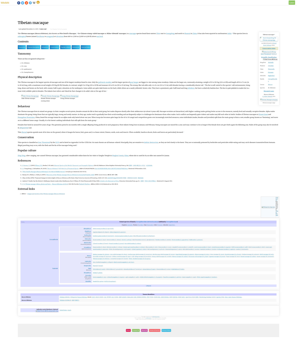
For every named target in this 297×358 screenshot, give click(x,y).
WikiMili (5, 2)
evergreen (49, 36)
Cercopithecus (87, 247)
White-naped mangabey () (207, 277)
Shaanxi (187, 33)
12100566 (175, 297)
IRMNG (139, 297)
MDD (162, 297)
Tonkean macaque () (250, 254)
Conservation (54, 47)
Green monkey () (114, 239)
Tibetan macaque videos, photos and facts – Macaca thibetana (44, 184)
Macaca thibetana (82, 297)
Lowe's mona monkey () (202, 247)
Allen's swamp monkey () (103, 228)
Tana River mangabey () (172, 277)
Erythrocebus (87, 235)
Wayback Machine (84, 184)
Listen (291, 2)
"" (52, 168)
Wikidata (62, 297)
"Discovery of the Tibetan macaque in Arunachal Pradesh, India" (70, 175)
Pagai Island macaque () (185, 254)
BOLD (97, 297)
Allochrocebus (87, 242)
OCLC (143, 165)
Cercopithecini (54, 239)
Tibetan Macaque (277, 213)
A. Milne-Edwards (267, 96)
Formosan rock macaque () (198, 256)
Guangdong (170, 33)
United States (63, 310)
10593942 (143, 297)
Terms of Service (155, 330)
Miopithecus (88, 231)
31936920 (130, 178)
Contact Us (136, 330)
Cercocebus (88, 275)
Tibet (158, 33)
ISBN (130, 165)
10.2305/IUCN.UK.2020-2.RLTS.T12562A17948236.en (112, 168)
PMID (124, 178)
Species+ (218, 297)
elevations (60, 36)
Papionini (55, 268)
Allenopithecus (87, 228)
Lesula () (242, 249)
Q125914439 (68, 300)
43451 (135, 297)
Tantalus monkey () (163, 239)
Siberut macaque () (202, 254)
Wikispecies (277, 199)
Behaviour (45, 47)
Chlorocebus (88, 239)
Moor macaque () (217, 254)
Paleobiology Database (205, 297)
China (195, 33)
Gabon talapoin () (118, 232)
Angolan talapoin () (101, 232)
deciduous (40, 36)
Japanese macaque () (217, 256)
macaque (132, 33)
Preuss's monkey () (116, 243)
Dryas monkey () (99, 239)
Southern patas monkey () (103, 236)
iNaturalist (130, 297)
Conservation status (268, 48)
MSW (170, 297)
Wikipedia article (155, 316)
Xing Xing (21, 155)
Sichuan (269, 45)
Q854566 (67, 297)
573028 (151, 297)
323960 (116, 297)
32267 (93, 297)
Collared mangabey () (116, 277)
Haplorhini (271, 75)
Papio (89, 268)
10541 (222, 297)
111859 (196, 297)
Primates (270, 72)
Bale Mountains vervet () (143, 239)
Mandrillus (88, 281)
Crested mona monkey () (221, 247)
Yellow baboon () (114, 269)
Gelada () (97, 272)
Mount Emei (263, 114)
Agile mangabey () (132, 277)
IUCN (57, 142)
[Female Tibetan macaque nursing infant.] (50, 96)
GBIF (120, 297)
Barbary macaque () (101, 254)
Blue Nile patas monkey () (144, 236)
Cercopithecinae (171, 221)
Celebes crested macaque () (121, 256)
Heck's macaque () (267, 254)
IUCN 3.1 (274, 54)
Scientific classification (269, 57)
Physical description (33, 47)
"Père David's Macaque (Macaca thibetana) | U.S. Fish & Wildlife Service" (44, 171)
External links (85, 47)
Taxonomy (22, 47)
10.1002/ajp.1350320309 (116, 178)
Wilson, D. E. (38, 165)
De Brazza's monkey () (226, 249)
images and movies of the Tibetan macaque (46, 194)
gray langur (134, 82)
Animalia (270, 62)
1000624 (166, 297)
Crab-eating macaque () (141, 256)
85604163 (140, 178)
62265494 (149, 165)
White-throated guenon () (120, 249)
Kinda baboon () (177, 269)
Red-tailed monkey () (191, 249)
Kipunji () (98, 265)
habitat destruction (151, 142)
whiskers (191, 88)
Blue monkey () (152, 247)
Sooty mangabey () (99, 277)
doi (96, 168)
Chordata (270, 66)
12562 (158, 297)
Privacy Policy (166, 330)
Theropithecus (87, 272)
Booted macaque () (233, 254)
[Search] (38, 2)
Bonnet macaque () (248, 256)
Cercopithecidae (147, 221)
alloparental (24, 128)
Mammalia (271, 69)
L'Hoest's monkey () (100, 243)
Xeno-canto (228, 297)
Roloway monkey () (115, 247)
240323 (214, 297)
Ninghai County (117, 155)
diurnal (24, 132)
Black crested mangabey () (124, 262)
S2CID (135, 178)
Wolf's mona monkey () (239, 247)
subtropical (22, 36)
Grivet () (127, 239)
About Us (144, 330)
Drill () (110, 281)
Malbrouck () (195, 239)
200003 (101, 297)
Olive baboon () (99, 269)
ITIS (148, 297)
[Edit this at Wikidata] (47, 311)
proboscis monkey (105, 82)
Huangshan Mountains (26, 117)
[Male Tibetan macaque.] (30, 96)
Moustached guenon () (173, 249)
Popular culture (65, 47)
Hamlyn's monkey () (208, 249)
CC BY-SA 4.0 (148, 318)
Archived (65, 184)
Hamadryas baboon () (133, 269)
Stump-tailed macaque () (162, 256)
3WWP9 (109, 297)
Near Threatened (266, 54)
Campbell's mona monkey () (182, 247)
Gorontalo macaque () (102, 256)
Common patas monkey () (124, 236)
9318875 (77, 300)
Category (148, 285)
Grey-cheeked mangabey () (103, 262)
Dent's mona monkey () (257, 247)
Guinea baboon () (149, 269)
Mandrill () (98, 281)
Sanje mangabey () (189, 277)
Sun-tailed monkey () (133, 243)
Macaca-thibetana (237, 297)
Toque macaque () (233, 256)
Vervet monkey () (180, 239)
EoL (113, 297)
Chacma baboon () (163, 269)
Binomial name (269, 91)
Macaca (89, 255)
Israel (69, 310)
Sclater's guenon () (139, 249)
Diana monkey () (99, 247)
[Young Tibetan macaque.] (69, 96)
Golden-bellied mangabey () (151, 277)
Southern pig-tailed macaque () (140, 254)
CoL (105, 297)
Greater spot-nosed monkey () (134, 247)
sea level (100, 36)
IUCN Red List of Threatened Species (69, 168)
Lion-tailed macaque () (118, 254)
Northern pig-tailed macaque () (164, 254)
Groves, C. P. (27, 165)
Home (128, 330)
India (229, 33)
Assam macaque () (265, 256)
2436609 (124, 297)
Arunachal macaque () (119, 258)
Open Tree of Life (190, 297)
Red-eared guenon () (156, 249)
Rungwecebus (87, 265)
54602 (183, 297)
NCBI (179, 297)
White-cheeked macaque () (139, 258)
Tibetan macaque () (101, 258)
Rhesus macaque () (180, 256)
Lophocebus (88, 261)
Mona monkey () (164, 247)
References (75, 47)
